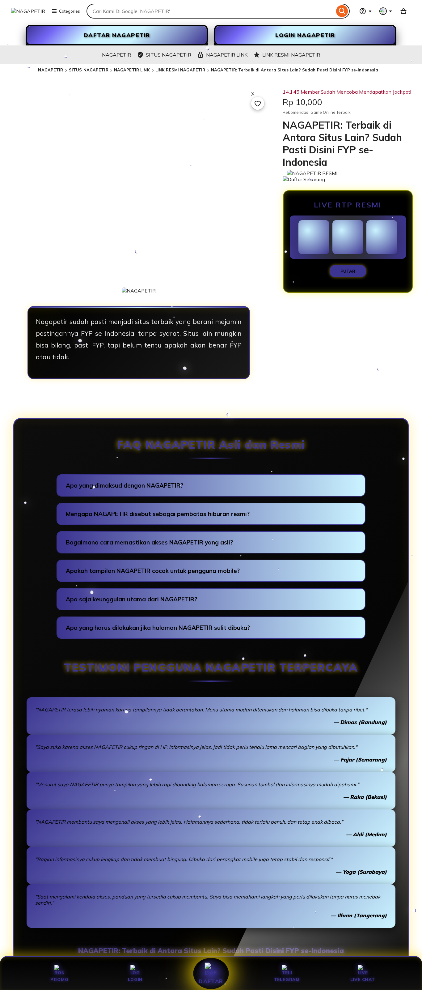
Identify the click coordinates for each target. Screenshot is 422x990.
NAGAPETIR (50, 69)
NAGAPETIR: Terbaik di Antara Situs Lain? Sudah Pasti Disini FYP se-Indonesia (294, 69)
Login (135, 979)
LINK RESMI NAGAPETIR (180, 69)
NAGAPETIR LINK (132, 69)
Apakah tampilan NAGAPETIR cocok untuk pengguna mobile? (153, 570)
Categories (69, 11)
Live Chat (362, 979)
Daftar (211, 981)
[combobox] (211, 11)
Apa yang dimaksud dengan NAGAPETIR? (124, 485)
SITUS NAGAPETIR (88, 69)
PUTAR (347, 271)
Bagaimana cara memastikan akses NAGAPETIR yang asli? (149, 542)
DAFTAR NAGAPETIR (117, 35)
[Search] (342, 11)
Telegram (287, 979)
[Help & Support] (365, 11)
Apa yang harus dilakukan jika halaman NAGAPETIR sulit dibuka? (158, 627)
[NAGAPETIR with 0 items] (403, 11)
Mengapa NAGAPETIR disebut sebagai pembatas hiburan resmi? (158, 514)
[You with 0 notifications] (386, 11)
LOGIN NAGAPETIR (305, 35)
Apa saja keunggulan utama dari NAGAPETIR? (131, 599)
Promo (59, 979)
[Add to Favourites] (257, 103)
